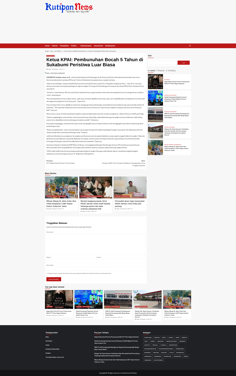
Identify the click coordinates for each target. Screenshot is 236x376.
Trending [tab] (171, 71)
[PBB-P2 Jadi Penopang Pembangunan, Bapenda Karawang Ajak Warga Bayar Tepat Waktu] (155, 114)
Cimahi (177, 337)
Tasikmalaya (147, 360)
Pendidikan (64, 46)
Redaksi (48, 353)
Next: (123, 163)
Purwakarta (167, 79)
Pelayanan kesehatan (150, 348)
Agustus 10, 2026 (57, 208)
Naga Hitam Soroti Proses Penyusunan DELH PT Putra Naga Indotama (116, 337)
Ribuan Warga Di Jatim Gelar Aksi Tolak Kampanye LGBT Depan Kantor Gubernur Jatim (61, 203)
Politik (73, 46)
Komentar (50, 232)
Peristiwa (55, 196)
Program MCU (180, 352)
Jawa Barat (84, 196)
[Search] (190, 45)
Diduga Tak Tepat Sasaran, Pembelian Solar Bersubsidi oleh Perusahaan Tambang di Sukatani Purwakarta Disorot (117, 354)
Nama (48, 257)
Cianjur (171, 337)
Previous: (60, 162)
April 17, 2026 (90, 211)
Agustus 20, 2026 (87, 317)
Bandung (157, 337)
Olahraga (163, 345)
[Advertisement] (118, 30)
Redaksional (110, 46)
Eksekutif (184, 337)
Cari (150, 56)
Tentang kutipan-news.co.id (55, 357)
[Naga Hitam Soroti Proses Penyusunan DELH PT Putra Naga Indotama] (155, 81)
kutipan (50, 69)
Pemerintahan (173, 95)
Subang (186, 356)
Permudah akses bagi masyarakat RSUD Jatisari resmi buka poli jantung (130, 203)
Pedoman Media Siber (53, 349)
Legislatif (147, 345)
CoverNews (124, 373)
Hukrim (55, 46)
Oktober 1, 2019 (58, 69)
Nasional (49, 196)
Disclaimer (49, 341)
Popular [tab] (161, 71)
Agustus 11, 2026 (145, 319)
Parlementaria (85, 46)
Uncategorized (50, 55)
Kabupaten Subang (171, 341)
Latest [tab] (152, 71)
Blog (47, 337)
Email (99, 257)
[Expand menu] (77, 46)
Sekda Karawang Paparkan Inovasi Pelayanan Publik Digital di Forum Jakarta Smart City (175, 99)
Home (47, 46)
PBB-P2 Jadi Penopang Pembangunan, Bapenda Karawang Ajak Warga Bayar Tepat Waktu (176, 115)
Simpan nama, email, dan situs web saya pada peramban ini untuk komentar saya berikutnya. (79, 273)
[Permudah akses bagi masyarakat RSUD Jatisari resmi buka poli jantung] (130, 187)
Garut (146, 341)
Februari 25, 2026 (126, 208)
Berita (164, 337)
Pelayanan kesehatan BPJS (166, 348)
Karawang (90, 196)
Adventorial (98, 46)
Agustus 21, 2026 (57, 315)
